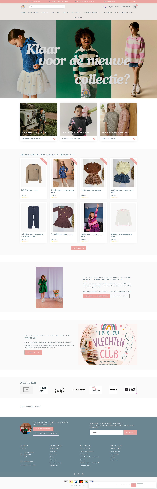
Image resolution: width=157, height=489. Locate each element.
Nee (140, 485)
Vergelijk (112, 457)
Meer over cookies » (149, 485)
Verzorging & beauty (91, 13)
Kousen (65, 13)
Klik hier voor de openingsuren (46, 433)
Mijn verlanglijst (114, 454)
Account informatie (115, 448)
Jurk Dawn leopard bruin (91, 191)
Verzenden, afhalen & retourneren (90, 457)
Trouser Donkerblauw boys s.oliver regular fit (32, 235)
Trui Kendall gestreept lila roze (92, 235)
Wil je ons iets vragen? (43, 429)
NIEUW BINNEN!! (33, 13)
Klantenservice (127, 13)
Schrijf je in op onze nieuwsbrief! (89, 463)
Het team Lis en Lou (120, 296)
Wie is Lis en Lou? (85, 448)
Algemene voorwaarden (87, 451)
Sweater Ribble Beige (29, 191)
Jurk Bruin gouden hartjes (62, 235)
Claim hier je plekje (33, 352)
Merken (117, 13)
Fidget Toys (56, 13)
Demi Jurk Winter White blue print (122, 191)
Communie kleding (85, 466)
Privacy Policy (84, 454)
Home (23, 13)
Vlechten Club (107, 13)
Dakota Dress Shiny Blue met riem (62, 191)
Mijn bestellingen (115, 451)
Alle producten (114, 460)
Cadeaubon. (78, 17)
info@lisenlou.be (28, 461)
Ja (133, 485)
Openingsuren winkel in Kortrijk (96, 296)
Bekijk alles (77, 248)
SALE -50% (44, 13)
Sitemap (82, 460)
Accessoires (75, 13)
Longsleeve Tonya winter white (121, 235)
